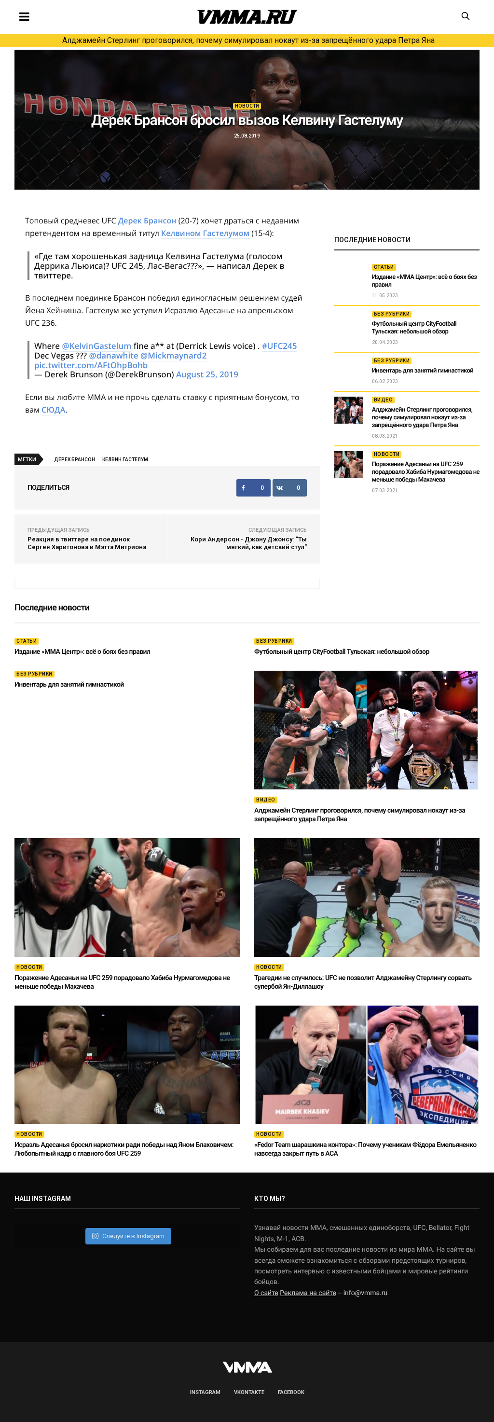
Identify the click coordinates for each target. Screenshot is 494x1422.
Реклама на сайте (308, 1293)
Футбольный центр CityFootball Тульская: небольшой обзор (414, 327)
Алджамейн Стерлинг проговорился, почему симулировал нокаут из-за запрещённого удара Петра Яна (248, 40)
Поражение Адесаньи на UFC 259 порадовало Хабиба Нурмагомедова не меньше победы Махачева (426, 472)
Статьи (384, 267)
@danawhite (113, 355)
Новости (247, 106)
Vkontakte (249, 1392)
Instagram (205, 1392)
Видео (383, 399)
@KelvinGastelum (96, 345)
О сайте (266, 1293)
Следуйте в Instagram (133, 1236)
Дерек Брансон (147, 220)
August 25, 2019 (207, 374)
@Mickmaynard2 (173, 355)
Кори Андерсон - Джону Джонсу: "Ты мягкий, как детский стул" (249, 543)
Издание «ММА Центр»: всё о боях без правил (82, 652)
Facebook (291, 1392)
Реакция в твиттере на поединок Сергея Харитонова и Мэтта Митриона (86, 543)
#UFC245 (279, 345)
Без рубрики (392, 314)
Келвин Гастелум (125, 459)
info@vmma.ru (365, 1293)
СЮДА (53, 409)
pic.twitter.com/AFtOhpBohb (91, 365)
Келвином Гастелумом (206, 233)
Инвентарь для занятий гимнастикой (423, 370)
